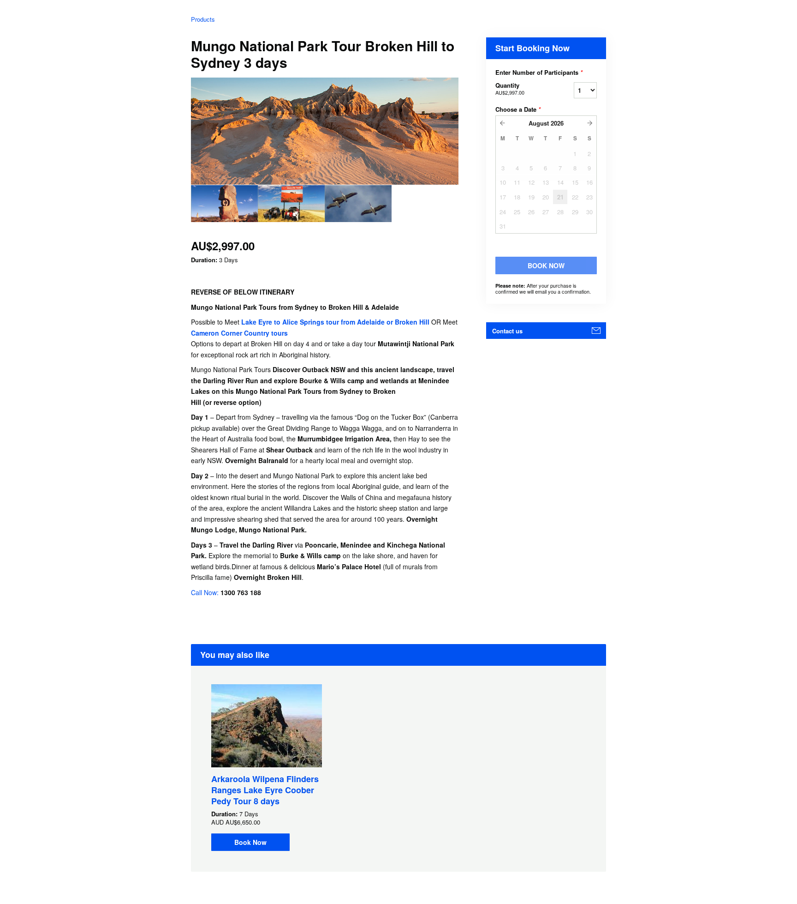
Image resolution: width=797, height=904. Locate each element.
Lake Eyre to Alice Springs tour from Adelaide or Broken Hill (336, 321)
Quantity (509, 88)
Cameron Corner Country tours (239, 332)
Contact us (507, 330)
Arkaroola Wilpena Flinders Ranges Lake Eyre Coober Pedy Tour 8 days (265, 790)
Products (203, 19)
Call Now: (205, 592)
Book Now (250, 842)
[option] (224, 203)
